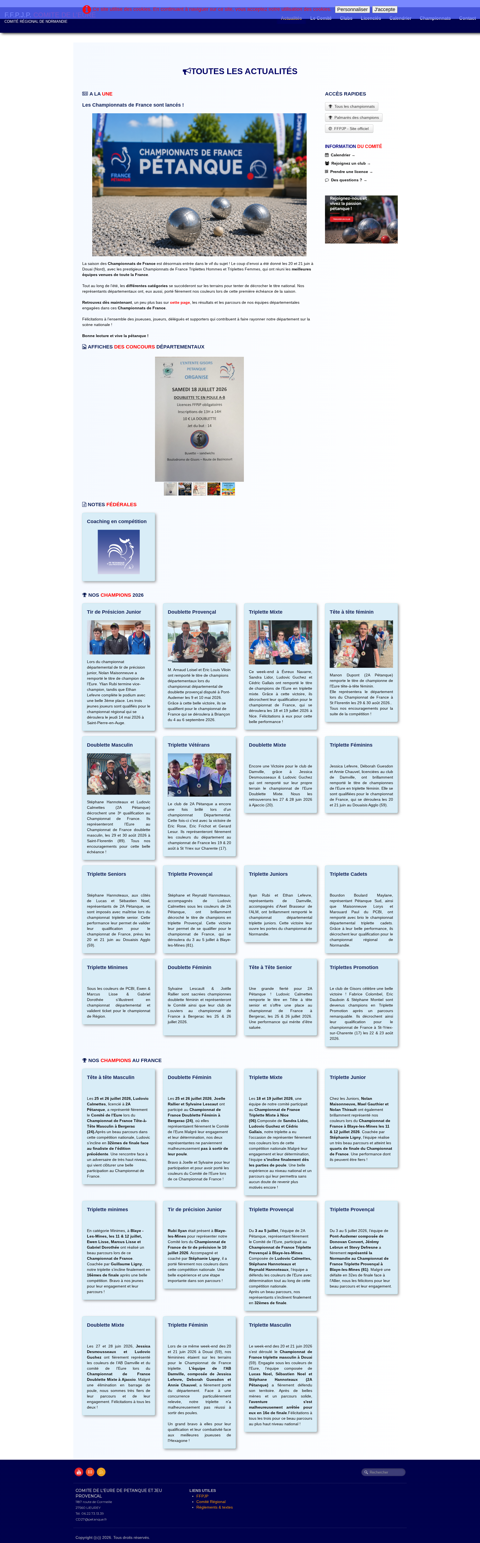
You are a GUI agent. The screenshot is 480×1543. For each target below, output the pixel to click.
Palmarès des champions (356, 117)
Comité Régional (211, 1501)
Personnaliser (352, 9)
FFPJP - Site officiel (352, 128)
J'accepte (384, 9)
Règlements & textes (214, 1507)
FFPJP (202, 1496)
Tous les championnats (354, 106)
